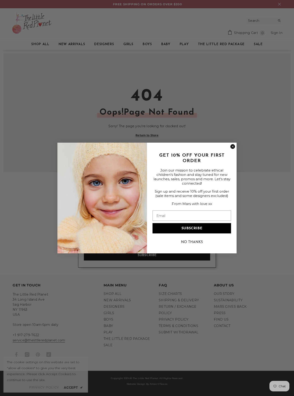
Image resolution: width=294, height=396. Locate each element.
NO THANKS (192, 242)
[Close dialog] (233, 146)
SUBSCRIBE (191, 228)
